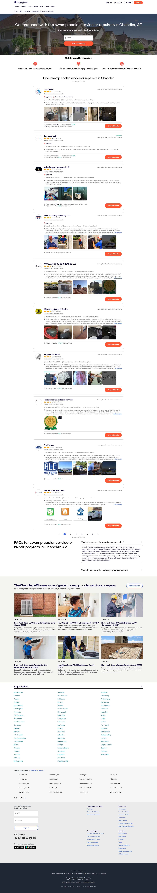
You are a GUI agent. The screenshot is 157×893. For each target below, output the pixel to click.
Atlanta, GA (23, 775)
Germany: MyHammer (67, 873)
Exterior (23, 7)
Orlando (17, 748)
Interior (17, 7)
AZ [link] (21, 11)
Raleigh (60, 745)
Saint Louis (61, 722)
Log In (128, 2)
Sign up (26, 828)
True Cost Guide (123, 812)
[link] (78, 91)
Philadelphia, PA (24, 788)
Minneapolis (62, 712)
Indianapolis (18, 761)
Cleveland (61, 754)
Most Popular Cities (21, 770)
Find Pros (90, 809)
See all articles (134, 586)
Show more (118, 232)
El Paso (103, 722)
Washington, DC (116, 792)
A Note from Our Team (125, 823)
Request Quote (113, 126)
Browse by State (37, 770)
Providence (105, 705)
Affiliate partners (123, 854)
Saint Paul (61, 715)
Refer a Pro (121, 818)
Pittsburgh (105, 702)
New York (61, 732)
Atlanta (17, 754)
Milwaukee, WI (24, 783)
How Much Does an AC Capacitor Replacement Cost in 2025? (34, 624)
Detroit (60, 705)
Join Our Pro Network (93, 836)
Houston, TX (53, 779)
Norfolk (103, 738)
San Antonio (105, 732)
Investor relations (123, 845)
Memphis (104, 709)
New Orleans (62, 696)
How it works (122, 834)
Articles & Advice (50, 7)
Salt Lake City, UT (86, 788)
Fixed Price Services (93, 815)
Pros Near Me (122, 820)
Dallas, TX (113, 775)
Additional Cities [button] (19, 798)
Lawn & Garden (33, 7)
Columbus (61, 758)
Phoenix (17, 696)
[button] (51, 114)
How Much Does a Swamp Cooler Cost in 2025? (121, 665)
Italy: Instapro (78, 873)
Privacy (68, 878)
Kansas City (62, 719)
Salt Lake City (106, 735)
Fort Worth (105, 725)
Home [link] (16, 11)
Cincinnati (61, 751)
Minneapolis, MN (55, 783)
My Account (122, 809)
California (73, 878)
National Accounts (93, 845)
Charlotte (61, 738)
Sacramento (18, 715)
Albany (60, 728)
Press (120, 842)
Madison (104, 751)
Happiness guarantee (125, 851)
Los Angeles (18, 709)
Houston (104, 728)
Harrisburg (105, 696)
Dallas (103, 719)
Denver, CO (23, 779)
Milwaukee (105, 754)
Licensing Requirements (126, 826)
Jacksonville (18, 741)
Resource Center (123, 815)
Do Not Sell (80, 878)
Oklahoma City (63, 761)
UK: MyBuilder (102, 873)
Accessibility (87, 878)
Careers (121, 839)
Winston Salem (63, 748)
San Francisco (19, 722)
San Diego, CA (24, 792)
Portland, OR (54, 788)
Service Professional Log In (95, 834)
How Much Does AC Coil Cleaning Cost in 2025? (78, 623)
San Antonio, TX (116, 788)
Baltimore (61, 699)
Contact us (122, 848)
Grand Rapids (63, 709)
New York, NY (115, 783)
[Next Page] (98, 534)
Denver (17, 728)
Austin (103, 715)
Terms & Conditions (89, 882)
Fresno (16, 702)
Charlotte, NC (54, 775)
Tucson (16, 699)
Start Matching (78, 43)
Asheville (61, 735)
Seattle (103, 748)
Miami (16, 745)
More (41, 7)
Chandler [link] (27, 11)
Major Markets (21, 686)
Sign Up (138, 2)
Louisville (61, 692)
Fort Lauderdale (20, 738)
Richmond (104, 741)
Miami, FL (113, 779)
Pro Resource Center (93, 839)
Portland (104, 692)
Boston (60, 702)
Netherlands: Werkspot (90, 873)
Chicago (17, 758)
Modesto (17, 712)
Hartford (17, 732)
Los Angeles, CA (86, 779)
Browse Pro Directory (93, 812)
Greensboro (62, 741)
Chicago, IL (84, 775)
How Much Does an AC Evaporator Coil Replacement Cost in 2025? (30, 666)
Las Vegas (61, 725)
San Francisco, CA (55, 792)
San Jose (17, 725)
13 (92, 534)
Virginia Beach (106, 745)
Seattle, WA (84, 792)
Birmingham (18, 692)
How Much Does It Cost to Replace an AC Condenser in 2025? (119, 624)
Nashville (104, 712)
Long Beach (18, 705)
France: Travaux (55, 873)
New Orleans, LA (86, 783)
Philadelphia (105, 699)
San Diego (18, 719)
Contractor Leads (92, 842)
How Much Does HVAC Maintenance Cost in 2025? (76, 666)
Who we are (122, 836)
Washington (18, 735)
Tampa (16, 751)
